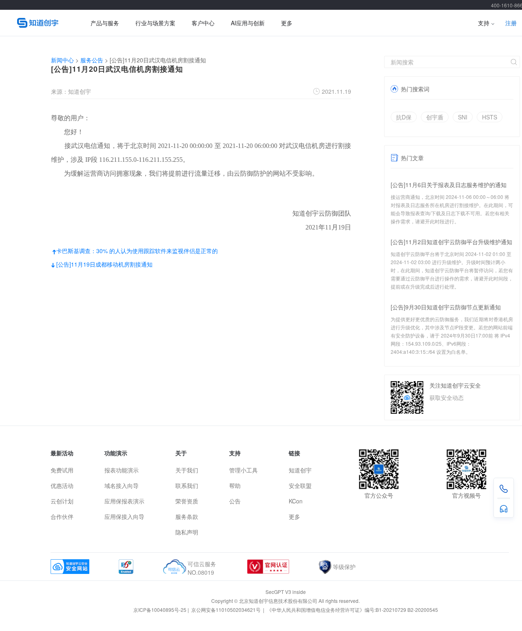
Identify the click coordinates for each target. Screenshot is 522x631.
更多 (286, 23)
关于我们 (186, 470)
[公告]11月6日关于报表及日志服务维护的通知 (449, 185)
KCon (296, 501)
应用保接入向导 (124, 516)
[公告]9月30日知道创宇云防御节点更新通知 (446, 307)
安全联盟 (300, 485)
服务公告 (91, 60)
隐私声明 (186, 532)
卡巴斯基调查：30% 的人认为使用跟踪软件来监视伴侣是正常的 (134, 251)
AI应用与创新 (248, 23)
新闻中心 (62, 60)
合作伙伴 (62, 516)
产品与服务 (105, 23)
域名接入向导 (121, 485)
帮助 (235, 485)
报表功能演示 (121, 470)
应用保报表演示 (124, 501)
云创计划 (62, 501)
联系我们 (186, 485)
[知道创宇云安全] (41, 23)
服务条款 (186, 516)
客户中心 (203, 23)
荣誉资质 (186, 501)
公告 (235, 501)
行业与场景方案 (155, 23)
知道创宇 (300, 470)
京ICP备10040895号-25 (159, 609)
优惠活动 (62, 485)
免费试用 (62, 470)
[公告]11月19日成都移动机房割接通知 (102, 264)
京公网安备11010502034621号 (226, 609)
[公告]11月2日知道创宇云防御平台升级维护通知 (451, 242)
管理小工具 (243, 470)
